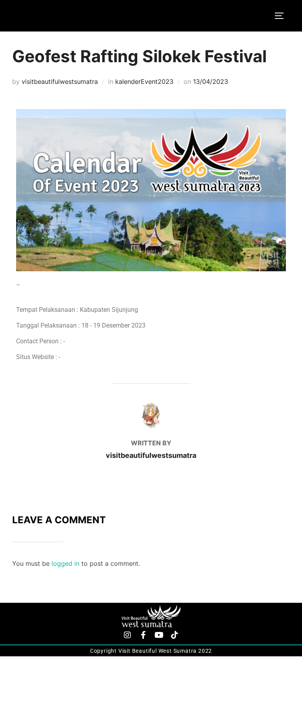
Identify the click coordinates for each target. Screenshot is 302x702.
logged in (65, 563)
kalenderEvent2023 (144, 81)
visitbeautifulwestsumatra (60, 81)
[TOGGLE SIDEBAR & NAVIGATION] (282, 15)
